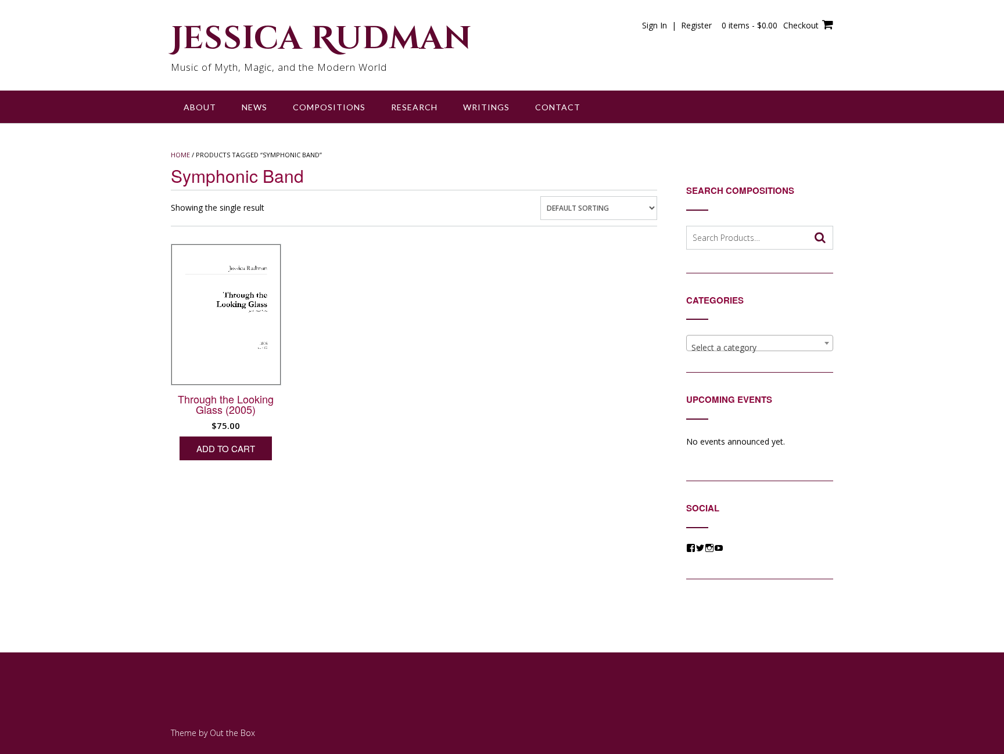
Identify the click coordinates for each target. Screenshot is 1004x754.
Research (414, 107)
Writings (486, 107)
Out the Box (232, 732)
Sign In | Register (677, 25)
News (254, 107)
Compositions (329, 107)
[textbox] (760, 347)
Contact (557, 107)
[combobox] (759, 343)
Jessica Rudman (321, 39)
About (200, 107)
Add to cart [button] (225, 448)
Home (180, 154)
